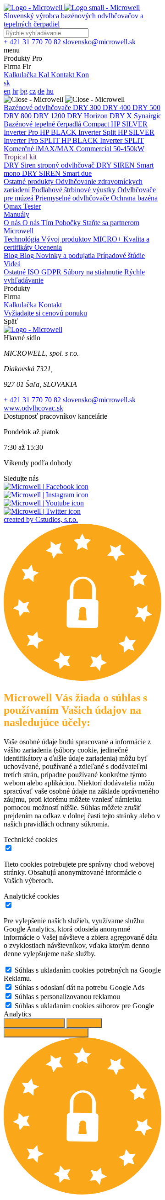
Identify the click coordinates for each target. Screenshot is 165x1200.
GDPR (52, 272)
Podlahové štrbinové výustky (74, 190)
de (41, 91)
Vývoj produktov (67, 239)
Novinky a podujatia (66, 255)
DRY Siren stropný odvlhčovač (50, 165)
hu (50, 91)
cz (32, 91)
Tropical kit (20, 157)
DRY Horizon (88, 116)
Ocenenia (48, 247)
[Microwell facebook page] (46, 486)
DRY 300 (88, 107)
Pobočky (68, 222)
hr (15, 91)
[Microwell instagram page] (46, 495)
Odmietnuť (84, 1023)
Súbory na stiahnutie (93, 272)
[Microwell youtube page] (44, 503)
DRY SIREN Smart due (57, 173)
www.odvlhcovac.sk (33, 408)
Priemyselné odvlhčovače (73, 198)
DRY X (122, 116)
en (7, 91)
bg (24, 91)
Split (110, 132)
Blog (12, 255)
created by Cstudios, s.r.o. (41, 519)
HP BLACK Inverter (71, 132)
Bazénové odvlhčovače (38, 107)
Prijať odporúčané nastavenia (46, 1032)
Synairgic (147, 116)
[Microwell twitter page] (42, 511)
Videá (12, 264)
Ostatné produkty (29, 181)
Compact (97, 124)
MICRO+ (108, 239)
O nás (13, 222)
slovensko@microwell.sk (99, 400)
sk (7, 83)
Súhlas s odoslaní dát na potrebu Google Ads (79, 987)
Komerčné (20, 149)
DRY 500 (146, 107)
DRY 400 (117, 107)
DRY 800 (18, 116)
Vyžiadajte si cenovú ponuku (45, 313)
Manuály (16, 214)
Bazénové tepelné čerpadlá (43, 124)
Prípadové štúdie (121, 255)
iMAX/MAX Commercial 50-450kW (90, 149)
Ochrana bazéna (134, 198)
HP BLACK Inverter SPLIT (102, 140)
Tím (48, 222)
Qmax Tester (22, 206)
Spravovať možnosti (34, 1023)
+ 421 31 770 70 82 (32, 400)
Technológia (22, 239)
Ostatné (16, 272)
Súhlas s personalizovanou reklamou (67, 996)
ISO (34, 272)
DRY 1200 (50, 116)
